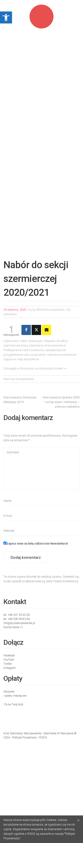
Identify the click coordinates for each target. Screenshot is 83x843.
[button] (6, 17)
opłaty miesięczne (15, 695)
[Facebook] (26, 330)
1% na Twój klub (13, 704)
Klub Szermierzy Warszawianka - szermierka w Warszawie (38, 733)
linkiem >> (60, 368)
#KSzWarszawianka (50, 309)
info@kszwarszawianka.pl (19, 623)
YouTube (8, 659)
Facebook (9, 655)
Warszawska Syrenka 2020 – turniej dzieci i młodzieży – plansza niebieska (61, 402)
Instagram (9, 668)
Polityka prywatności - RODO (29, 737)
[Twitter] (36, 330)
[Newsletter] (46, 330)
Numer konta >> (13, 627)
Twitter (7, 663)
